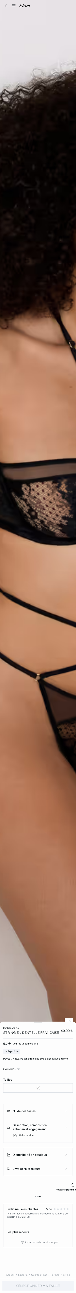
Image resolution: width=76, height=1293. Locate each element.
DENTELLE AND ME (11, 1028)
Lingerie (23, 1274)
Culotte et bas (39, 1274)
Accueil (10, 1274)
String (66, 1274)
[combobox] (38, 1088)
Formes (55, 1274)
